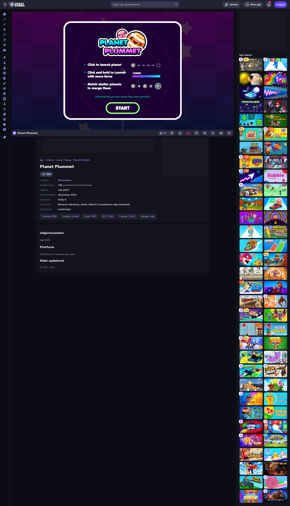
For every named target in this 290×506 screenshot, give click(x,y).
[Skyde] (4, 109)
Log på (281, 4)
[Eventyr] (4, 73)
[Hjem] (4, 14)
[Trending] (4, 29)
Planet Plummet (81, 160)
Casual (59, 160)
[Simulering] (4, 103)
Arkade (49, 160)
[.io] (4, 78)
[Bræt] (4, 67)
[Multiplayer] (4, 44)
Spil (42, 160)
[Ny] (4, 24)
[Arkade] (4, 62)
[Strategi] (4, 119)
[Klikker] (4, 83)
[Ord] (4, 98)
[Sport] (4, 114)
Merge (68, 160)
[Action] (4, 57)
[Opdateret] (4, 34)
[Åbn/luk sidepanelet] (4, 4)
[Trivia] (4, 129)
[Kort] (4, 93)
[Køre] (4, 88)
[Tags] (4, 137)
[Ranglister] (4, 50)
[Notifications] (269, 5)
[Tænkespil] (4, 124)
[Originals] (4, 39)
